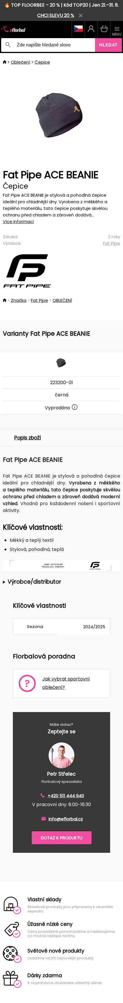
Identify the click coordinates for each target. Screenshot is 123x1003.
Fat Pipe (111, 243)
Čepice (42, 62)
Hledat (108, 44)
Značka (18, 300)
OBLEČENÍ (62, 300)
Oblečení (20, 62)
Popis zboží (27, 437)
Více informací (18, 221)
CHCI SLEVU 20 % (55, 15)
